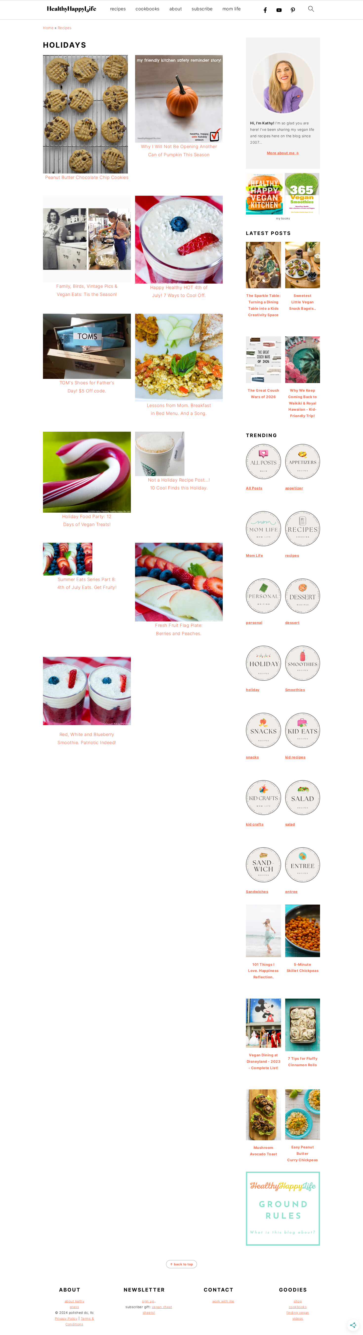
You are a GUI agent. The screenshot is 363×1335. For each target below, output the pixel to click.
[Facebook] (265, 10)
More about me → (283, 153)
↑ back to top (181, 1264)
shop (298, 1301)
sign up (148, 1301)
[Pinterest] (293, 10)
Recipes (65, 28)
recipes (118, 8)
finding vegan (297, 1313)
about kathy (74, 1301)
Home (48, 28)
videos (297, 1318)
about (175, 8)
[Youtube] (279, 10)
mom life (231, 8)
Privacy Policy (66, 1318)
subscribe (202, 8)
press (74, 1307)
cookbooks (148, 8)
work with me (223, 1301)
